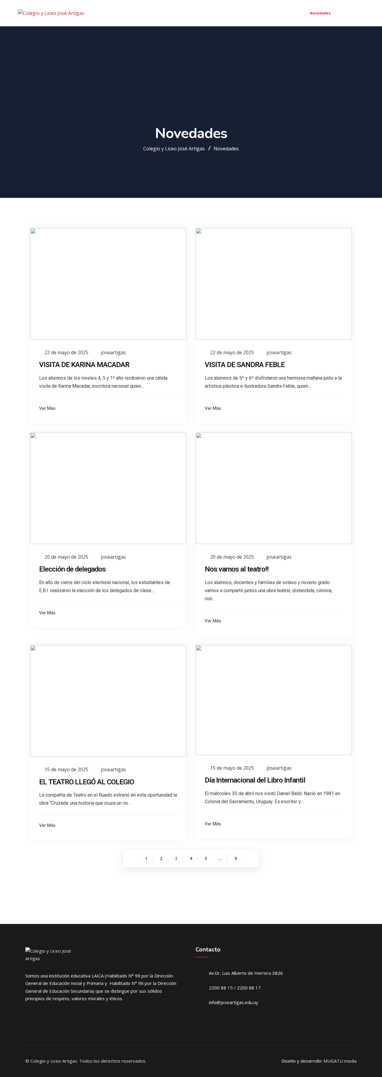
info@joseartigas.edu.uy (233, 1002)
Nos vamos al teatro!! (236, 569)
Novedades (320, 13)
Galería (295, 13)
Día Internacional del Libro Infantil (255, 780)
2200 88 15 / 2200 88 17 (235, 988)
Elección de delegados (72, 569)
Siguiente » (251, 859)
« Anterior (131, 859)
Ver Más (48, 408)
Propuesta (237, 13)
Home (181, 13)
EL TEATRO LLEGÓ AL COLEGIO (86, 782)
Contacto (348, 13)
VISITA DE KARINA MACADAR (84, 364)
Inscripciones (268, 13)
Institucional (207, 13)
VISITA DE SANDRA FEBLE (245, 364)
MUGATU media (340, 1061)
